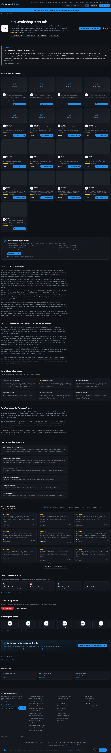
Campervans (57, 2)
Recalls (71, 2)
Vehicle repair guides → (32, 631)
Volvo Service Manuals (35, 730)
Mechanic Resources (63, 715)
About (101, 2)
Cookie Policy (89, 701)
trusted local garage (7, 659)
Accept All (103, 750)
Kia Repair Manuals (34, 720)
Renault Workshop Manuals (37, 706)
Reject (95, 750)
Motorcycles (43, 2)
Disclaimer (87, 703)
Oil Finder (59, 710)
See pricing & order (14, 253)
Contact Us (60, 725)
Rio (101, 507)
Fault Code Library (62, 703)
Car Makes (10, 14)
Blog (91, 2)
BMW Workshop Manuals (36, 703)
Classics (64, 2)
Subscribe (106, 5)
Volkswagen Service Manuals (37, 701)
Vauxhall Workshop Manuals (37, 725)
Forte (45, 507)
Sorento (55, 507)
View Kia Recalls (7, 608)
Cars (36, 2)
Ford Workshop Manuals (36, 696)
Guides (77, 2)
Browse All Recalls (21, 608)
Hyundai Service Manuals (36, 718)
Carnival (95, 507)
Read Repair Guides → (25, 593)
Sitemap (59, 723)
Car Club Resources (62, 718)
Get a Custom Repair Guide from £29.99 (93, 645)
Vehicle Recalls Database (64, 696)
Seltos (88, 507)
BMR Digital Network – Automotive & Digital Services (16, 736)
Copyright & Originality (91, 706)
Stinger (77, 507)
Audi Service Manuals (35, 713)
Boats (50, 2)
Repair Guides (84, 2)
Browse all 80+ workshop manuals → (12, 631)
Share (106, 28)
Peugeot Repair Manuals (36, 728)
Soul (83, 507)
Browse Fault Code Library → (9, 593)
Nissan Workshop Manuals (36, 715)
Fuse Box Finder (61, 713)
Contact (107, 2)
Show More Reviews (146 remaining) (55, 566)
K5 (50, 507)
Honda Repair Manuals (35, 710)
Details (5, 104)
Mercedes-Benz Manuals (36, 708)
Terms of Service (90, 698)
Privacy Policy (89, 696)
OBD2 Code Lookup (62, 706)
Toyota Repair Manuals (35, 698)
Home (32, 2)
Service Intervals (61, 708)
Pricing (96, 2)
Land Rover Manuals (35, 723)
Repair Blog (60, 720)
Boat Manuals (61, 701)
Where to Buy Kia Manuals (91, 28)
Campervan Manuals (63, 698)
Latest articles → (45, 631)
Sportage (62, 507)
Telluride (70, 507)
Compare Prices (20, 104)
